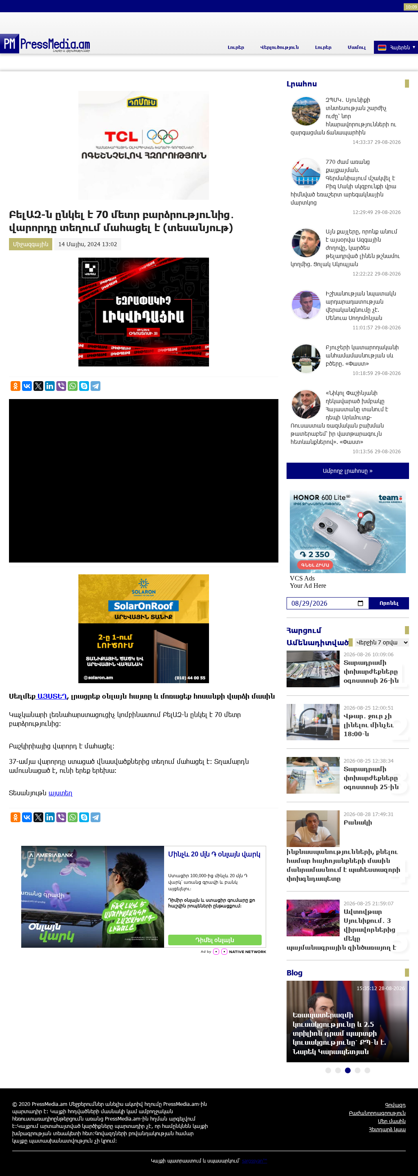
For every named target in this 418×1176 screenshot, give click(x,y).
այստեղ (61, 793)
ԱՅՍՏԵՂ (51, 696)
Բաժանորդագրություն (377, 1113)
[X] (38, 386)
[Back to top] (404, 1162)
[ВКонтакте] (27, 386)
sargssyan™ (254, 1160)
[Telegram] (95, 386)
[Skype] (84, 386)
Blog (294, 973)
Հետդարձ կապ (387, 1129)
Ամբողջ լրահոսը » (348, 470)
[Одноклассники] (15, 386)
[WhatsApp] (73, 386)
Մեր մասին (392, 1121)
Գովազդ (395, 1104)
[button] (328, 1070)
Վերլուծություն (279, 47)
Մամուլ (357, 47)
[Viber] (61, 386)
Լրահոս (302, 83)
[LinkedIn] (50, 386)
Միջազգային (30, 243)
